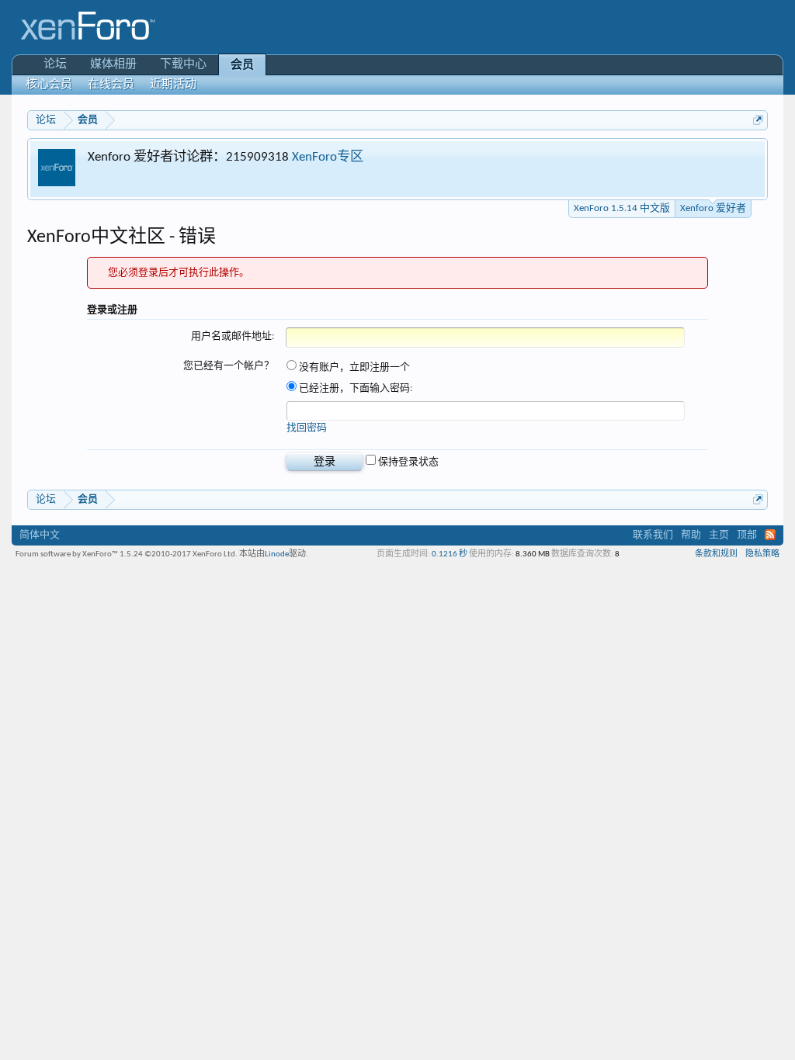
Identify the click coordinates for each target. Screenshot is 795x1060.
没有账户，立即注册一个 (353, 367)
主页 (719, 535)
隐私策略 (762, 554)
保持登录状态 (407, 462)
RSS (770, 534)
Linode (277, 554)
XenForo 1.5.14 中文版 (622, 208)
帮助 (691, 535)
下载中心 (183, 65)
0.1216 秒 (449, 554)
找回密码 (306, 428)
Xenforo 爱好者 (713, 208)
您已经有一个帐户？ (228, 366)
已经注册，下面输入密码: (354, 388)
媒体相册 (113, 65)
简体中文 (39, 535)
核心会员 (49, 85)
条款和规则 (716, 554)
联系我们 (653, 535)
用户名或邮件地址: (232, 336)
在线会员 (111, 85)
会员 (242, 65)
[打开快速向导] (758, 120)
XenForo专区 (327, 157)
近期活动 (173, 85)
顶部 (747, 535)
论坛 (55, 65)
